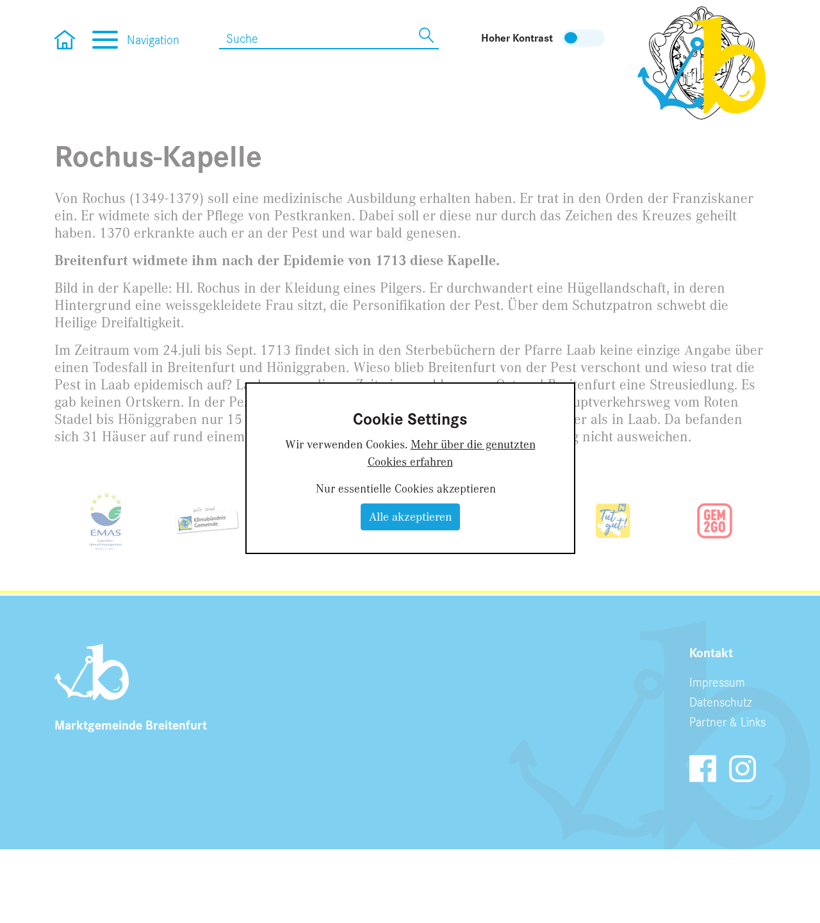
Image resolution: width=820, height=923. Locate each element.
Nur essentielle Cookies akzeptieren (406, 488)
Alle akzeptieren (410, 516)
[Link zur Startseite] (701, 61)
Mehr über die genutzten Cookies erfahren (452, 453)
